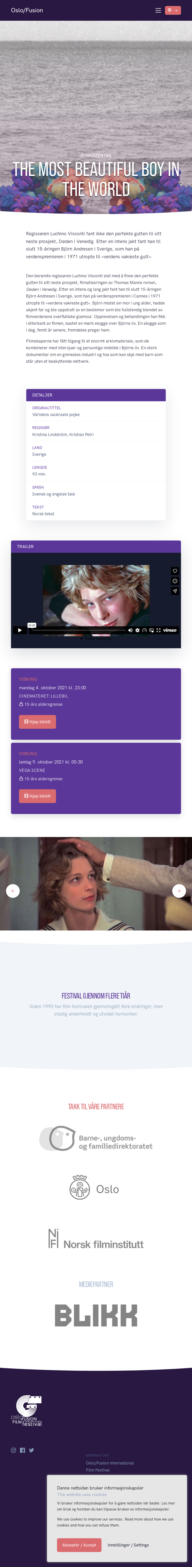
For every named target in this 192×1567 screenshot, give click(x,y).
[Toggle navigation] (158, 10)
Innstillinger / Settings (128, 1545)
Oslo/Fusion (27, 10)
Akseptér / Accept (79, 1545)
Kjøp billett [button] (39, 721)
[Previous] (13, 891)
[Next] (179, 891)
